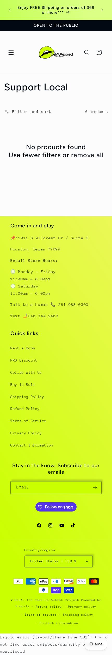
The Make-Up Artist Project (54, 600)
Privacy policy (82, 606)
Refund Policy (25, 409)
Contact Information (31, 445)
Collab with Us (26, 372)
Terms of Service (28, 421)
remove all (87, 155)
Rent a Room (22, 348)
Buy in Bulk (22, 385)
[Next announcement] (102, 10)
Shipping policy (78, 614)
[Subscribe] (95, 487)
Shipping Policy (27, 397)
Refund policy (49, 606)
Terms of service (41, 614)
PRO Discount (24, 360)
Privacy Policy (26, 433)
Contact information (59, 623)
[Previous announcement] (10, 10)
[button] (11, 52)
